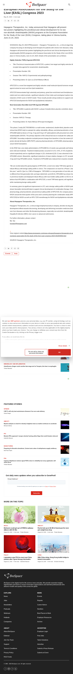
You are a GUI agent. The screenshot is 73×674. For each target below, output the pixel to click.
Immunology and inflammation (14, 364)
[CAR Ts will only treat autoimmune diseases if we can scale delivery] (65, 412)
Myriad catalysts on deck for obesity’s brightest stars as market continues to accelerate (30, 423)
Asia (15, 253)
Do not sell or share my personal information (36, 352)
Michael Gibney (8, 425)
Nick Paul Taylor (8, 450)
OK (59, 352)
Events (7, 253)
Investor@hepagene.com (18, 223)
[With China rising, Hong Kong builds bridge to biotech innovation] (53, 544)
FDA (5, 458)
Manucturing (8, 446)
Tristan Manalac (8, 368)
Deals (6, 525)
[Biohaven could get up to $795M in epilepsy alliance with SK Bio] (19, 514)
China (39, 555)
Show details (62, 346)
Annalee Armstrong (59, 561)
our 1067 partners (14, 321)
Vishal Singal (7, 413)
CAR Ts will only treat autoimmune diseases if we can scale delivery (24, 411)
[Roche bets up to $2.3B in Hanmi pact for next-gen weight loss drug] (53, 514)
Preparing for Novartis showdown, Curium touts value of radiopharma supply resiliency (30, 448)
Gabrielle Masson (8, 438)
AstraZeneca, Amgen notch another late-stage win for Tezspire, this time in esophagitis (30, 366)
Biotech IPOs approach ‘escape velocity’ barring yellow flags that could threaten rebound (31, 436)
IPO (5, 433)
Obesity (6, 421)
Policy (6, 555)
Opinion (6, 409)
